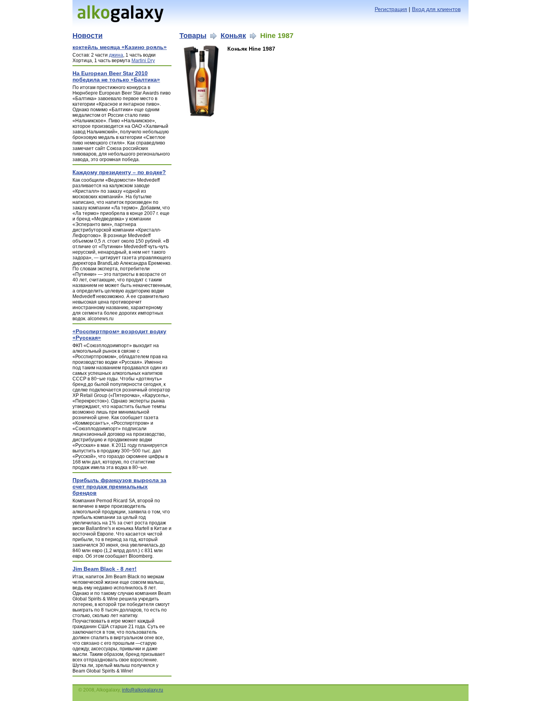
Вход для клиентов (436, 9)
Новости (87, 36)
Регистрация (391, 9)
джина (116, 55)
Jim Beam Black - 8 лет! (104, 569)
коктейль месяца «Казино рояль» (119, 47)
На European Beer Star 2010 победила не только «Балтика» (116, 76)
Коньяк (233, 36)
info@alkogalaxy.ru (142, 690)
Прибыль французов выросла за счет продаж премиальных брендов (119, 486)
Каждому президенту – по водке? (119, 172)
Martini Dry (143, 60)
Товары (192, 36)
